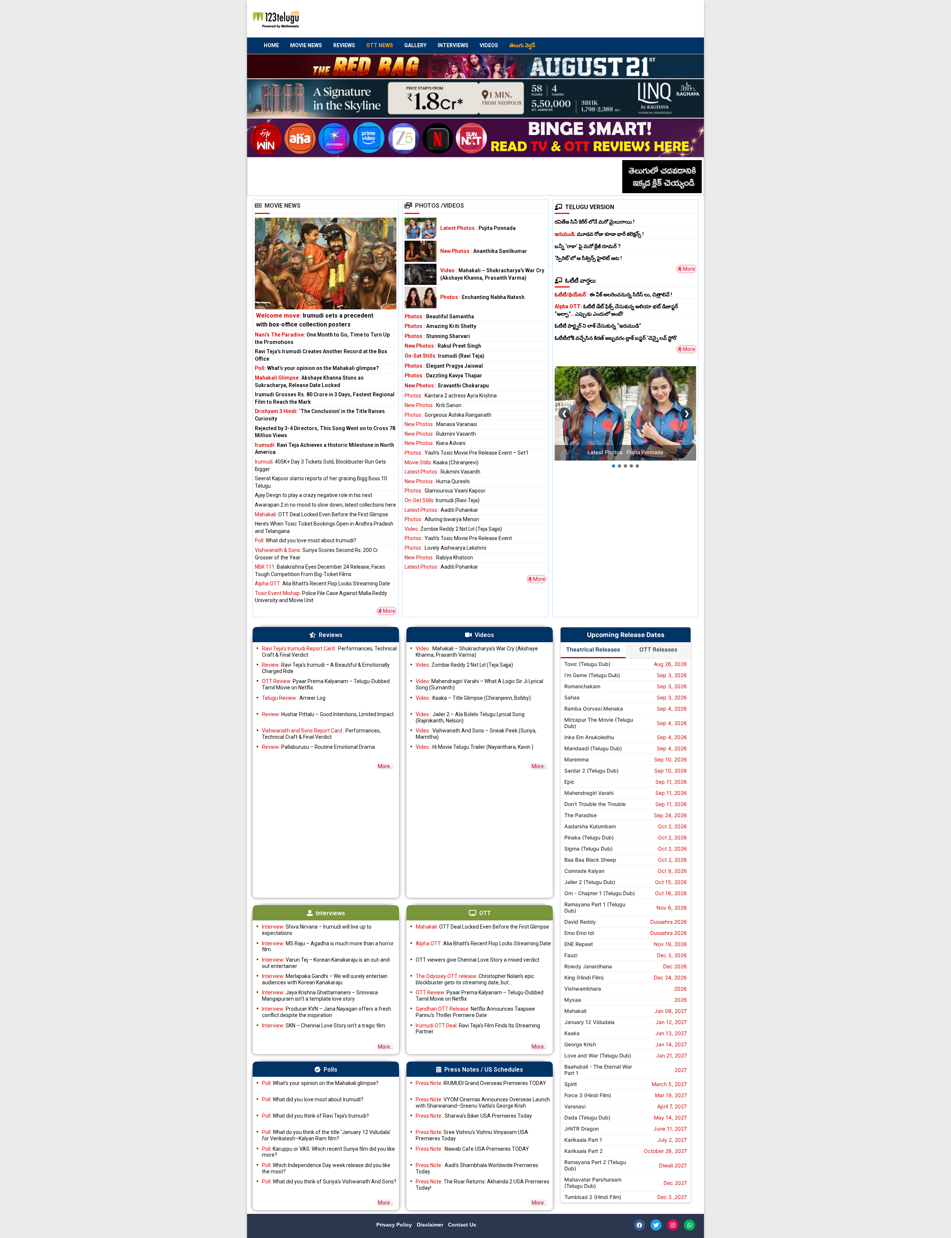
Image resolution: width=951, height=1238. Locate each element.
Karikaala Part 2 (583, 1151)
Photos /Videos (439, 205)
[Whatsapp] (689, 1225)
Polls (330, 1069)
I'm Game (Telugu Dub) (592, 675)
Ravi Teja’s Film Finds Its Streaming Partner (478, 1029)
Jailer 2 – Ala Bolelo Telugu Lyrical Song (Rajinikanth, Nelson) (470, 717)
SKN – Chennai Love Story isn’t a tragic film (323, 1026)
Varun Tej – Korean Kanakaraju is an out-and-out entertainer (326, 963)
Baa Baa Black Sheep (590, 860)
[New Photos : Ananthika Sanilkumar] (420, 251)
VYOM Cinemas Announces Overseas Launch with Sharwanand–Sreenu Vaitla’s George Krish (483, 1102)
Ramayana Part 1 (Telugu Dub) (594, 907)
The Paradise (580, 815)
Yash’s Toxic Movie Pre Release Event (458, 538)
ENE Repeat (578, 944)
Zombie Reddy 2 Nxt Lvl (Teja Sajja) (453, 529)
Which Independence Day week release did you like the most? (326, 1168)
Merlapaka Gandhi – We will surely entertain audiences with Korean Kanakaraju (324, 979)
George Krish (580, 1044)
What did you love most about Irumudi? (305, 540)
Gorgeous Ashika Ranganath (448, 415)
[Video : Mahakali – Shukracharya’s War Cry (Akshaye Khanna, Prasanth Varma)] (420, 274)
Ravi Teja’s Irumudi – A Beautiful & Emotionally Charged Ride (326, 668)
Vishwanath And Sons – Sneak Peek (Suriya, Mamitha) (476, 734)
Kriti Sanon (433, 405)
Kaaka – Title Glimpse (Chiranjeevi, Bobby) (473, 698)
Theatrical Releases (593, 649)
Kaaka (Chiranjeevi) (441, 462)
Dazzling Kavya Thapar (443, 375)
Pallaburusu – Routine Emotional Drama (318, 747)
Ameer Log (293, 698)
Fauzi (570, 955)
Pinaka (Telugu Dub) (589, 837)
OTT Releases (658, 649)
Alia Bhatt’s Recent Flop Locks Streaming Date (322, 583)
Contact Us (462, 1225)
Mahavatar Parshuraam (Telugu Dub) (592, 1182)
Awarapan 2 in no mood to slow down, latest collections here (325, 505)
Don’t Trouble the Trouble (595, 804)
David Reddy (580, 922)
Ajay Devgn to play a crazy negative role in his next (313, 495)
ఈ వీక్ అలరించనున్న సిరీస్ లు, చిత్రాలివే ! (613, 295)
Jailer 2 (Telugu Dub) (589, 882)
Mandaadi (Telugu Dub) (593, 748)
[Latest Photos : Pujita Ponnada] (420, 228)
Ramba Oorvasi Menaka (593, 708)
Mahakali (575, 1011)
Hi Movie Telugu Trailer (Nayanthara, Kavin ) (474, 747)
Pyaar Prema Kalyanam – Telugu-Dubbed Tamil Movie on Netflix (326, 684)
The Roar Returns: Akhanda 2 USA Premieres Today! (482, 1185)
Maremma (576, 759)
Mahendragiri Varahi (588, 793)
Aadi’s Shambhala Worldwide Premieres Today (477, 1168)
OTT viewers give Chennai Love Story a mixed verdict (477, 960)
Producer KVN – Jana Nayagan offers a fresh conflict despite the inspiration (326, 1012)
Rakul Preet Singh (443, 346)
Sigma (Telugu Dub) (588, 848)
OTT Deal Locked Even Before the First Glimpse (321, 514)
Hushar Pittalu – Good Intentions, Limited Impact (328, 714)
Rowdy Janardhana (588, 966)
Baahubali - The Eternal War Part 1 (598, 1069)
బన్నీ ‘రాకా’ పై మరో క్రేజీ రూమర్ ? (588, 246)
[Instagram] (672, 1225)
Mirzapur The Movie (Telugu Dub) (598, 723)
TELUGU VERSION (589, 207)
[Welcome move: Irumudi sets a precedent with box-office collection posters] (325, 273)
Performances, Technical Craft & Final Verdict (329, 652)
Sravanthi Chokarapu (447, 386)
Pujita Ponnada (478, 228)
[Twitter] (656, 1225)
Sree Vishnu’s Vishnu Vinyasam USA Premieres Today (472, 1135)
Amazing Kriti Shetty (440, 326)
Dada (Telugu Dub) (587, 1117)
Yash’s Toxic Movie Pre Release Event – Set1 (467, 453)
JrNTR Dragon (581, 1128)
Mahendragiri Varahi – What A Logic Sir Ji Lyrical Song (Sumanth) (479, 684)
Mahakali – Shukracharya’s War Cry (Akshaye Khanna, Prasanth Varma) (477, 652)
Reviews (344, 45)
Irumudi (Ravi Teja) (444, 356)
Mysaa (572, 1000)
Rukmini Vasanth (440, 434)
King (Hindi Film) (584, 977)
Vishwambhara (582, 988)
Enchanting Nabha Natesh (482, 297)
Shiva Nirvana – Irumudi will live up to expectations (316, 930)
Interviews (453, 45)
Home (271, 45)
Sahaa (572, 697)
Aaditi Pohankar (441, 510)
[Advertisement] (557, 19)
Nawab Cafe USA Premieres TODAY (472, 1149)
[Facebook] (639, 1225)
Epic (569, 782)
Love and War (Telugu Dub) (597, 1055)
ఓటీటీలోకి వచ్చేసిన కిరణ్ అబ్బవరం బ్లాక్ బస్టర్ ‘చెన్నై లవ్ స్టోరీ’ (616, 338)
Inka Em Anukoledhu (589, 737)
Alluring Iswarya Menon (442, 519)
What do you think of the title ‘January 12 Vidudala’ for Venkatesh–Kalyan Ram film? (326, 1135)
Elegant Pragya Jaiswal (444, 366)
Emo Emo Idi (579, 933)
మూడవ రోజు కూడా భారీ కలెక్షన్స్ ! (599, 234)
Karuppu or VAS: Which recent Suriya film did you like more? (328, 1152)
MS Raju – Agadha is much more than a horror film (328, 946)
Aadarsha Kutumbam (590, 826)
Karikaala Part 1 (583, 1140)
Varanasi (574, 1106)
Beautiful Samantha (439, 316)
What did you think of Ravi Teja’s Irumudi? (315, 1116)
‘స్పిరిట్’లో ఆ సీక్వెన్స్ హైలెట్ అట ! (588, 258)
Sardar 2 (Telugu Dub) (591, 770)
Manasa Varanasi (441, 424)
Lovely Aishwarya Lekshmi (445, 548)
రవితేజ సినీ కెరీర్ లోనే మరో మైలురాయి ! (594, 222)
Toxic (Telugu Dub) (587, 664)
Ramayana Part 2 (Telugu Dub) (595, 1165)
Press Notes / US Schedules (483, 1069)
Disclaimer (431, 1225)
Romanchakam (582, 686)
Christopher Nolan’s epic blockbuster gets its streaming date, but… (475, 979)
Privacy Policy (394, 1225)
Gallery (415, 45)
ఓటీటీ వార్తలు (580, 280)
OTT (485, 913)
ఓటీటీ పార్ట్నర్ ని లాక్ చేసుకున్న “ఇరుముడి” (598, 326)
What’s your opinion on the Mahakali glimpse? (317, 368)
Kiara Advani (435, 443)
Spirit (570, 1084)
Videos (489, 45)
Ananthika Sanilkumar (483, 251)
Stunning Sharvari (437, 336)
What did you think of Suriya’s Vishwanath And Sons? (329, 1182)
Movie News (306, 45)
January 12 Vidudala (589, 1022)
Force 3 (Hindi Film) (587, 1095)
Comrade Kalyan (584, 871)
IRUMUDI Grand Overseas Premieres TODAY (481, 1083)
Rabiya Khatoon (439, 557)
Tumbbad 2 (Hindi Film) (592, 1197)
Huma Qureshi (437, 481)
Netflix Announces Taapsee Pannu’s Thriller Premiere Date (475, 1012)
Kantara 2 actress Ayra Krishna (451, 396)
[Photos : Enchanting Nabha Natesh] (420, 297)
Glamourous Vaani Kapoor (445, 491)
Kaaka (572, 1033)
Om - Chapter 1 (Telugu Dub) (599, 893)
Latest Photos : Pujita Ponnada (625, 452)
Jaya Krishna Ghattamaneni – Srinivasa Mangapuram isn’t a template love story (320, 996)
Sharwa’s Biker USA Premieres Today (474, 1116)
